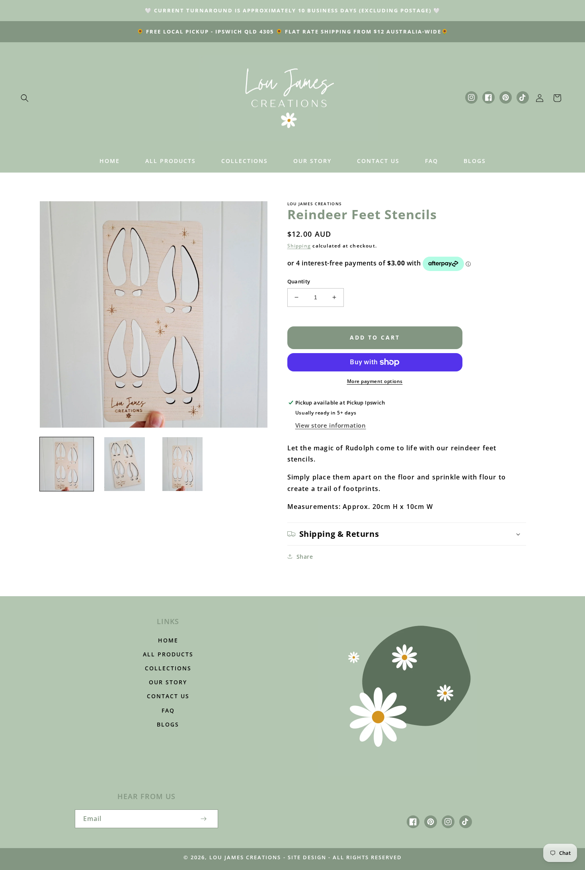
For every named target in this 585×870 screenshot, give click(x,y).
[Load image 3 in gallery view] (182, 464)
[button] (24, 98)
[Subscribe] (204, 818)
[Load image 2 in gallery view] (124, 464)
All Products (168, 654)
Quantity (298, 281)
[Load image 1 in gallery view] (67, 464)
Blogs (168, 724)
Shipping (299, 245)
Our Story (168, 682)
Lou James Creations (245, 857)
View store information (330, 425)
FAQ (168, 710)
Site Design (307, 857)
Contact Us (168, 696)
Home (168, 640)
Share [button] (304, 556)
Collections (168, 668)
